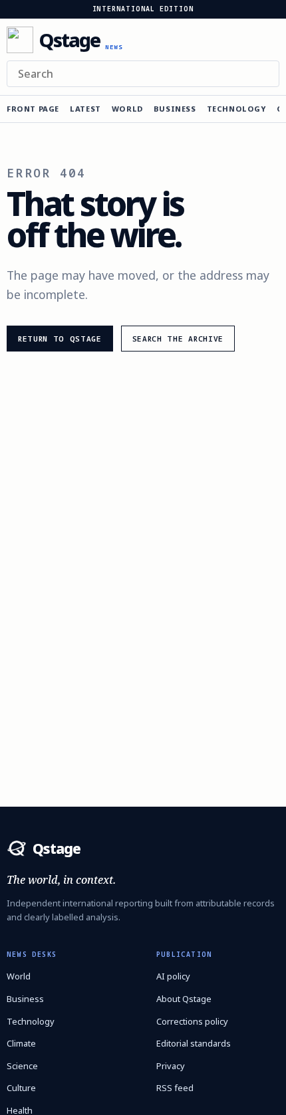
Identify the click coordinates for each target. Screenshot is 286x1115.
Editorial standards (193, 1043)
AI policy (173, 976)
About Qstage (184, 999)
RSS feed (175, 1088)
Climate (21, 1043)
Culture (21, 1088)
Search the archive (177, 339)
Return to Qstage (60, 339)
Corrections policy (192, 1021)
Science (22, 1066)
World (127, 109)
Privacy (170, 1066)
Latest (85, 109)
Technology (236, 109)
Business (175, 109)
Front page (33, 109)
